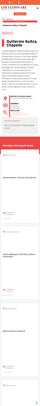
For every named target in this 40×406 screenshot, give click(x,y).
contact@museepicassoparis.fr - (20, 114)
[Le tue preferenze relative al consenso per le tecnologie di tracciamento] (37, 403)
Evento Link (14, 116)
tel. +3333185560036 (17, 112)
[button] (37, 8)
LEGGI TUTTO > (7, 218)
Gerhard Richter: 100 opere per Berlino (19, 177)
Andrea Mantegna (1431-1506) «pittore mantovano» (19, 255)
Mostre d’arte (20, 21)
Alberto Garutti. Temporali (14, 331)
